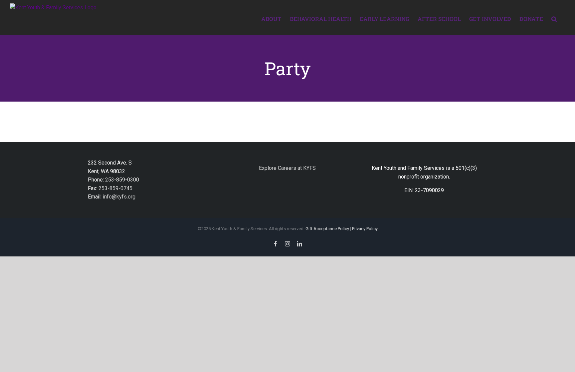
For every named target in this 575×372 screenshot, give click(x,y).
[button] (554, 18)
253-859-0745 (115, 188)
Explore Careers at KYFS (287, 168)
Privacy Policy (365, 228)
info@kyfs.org (119, 196)
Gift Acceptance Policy (327, 228)
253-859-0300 (122, 180)
